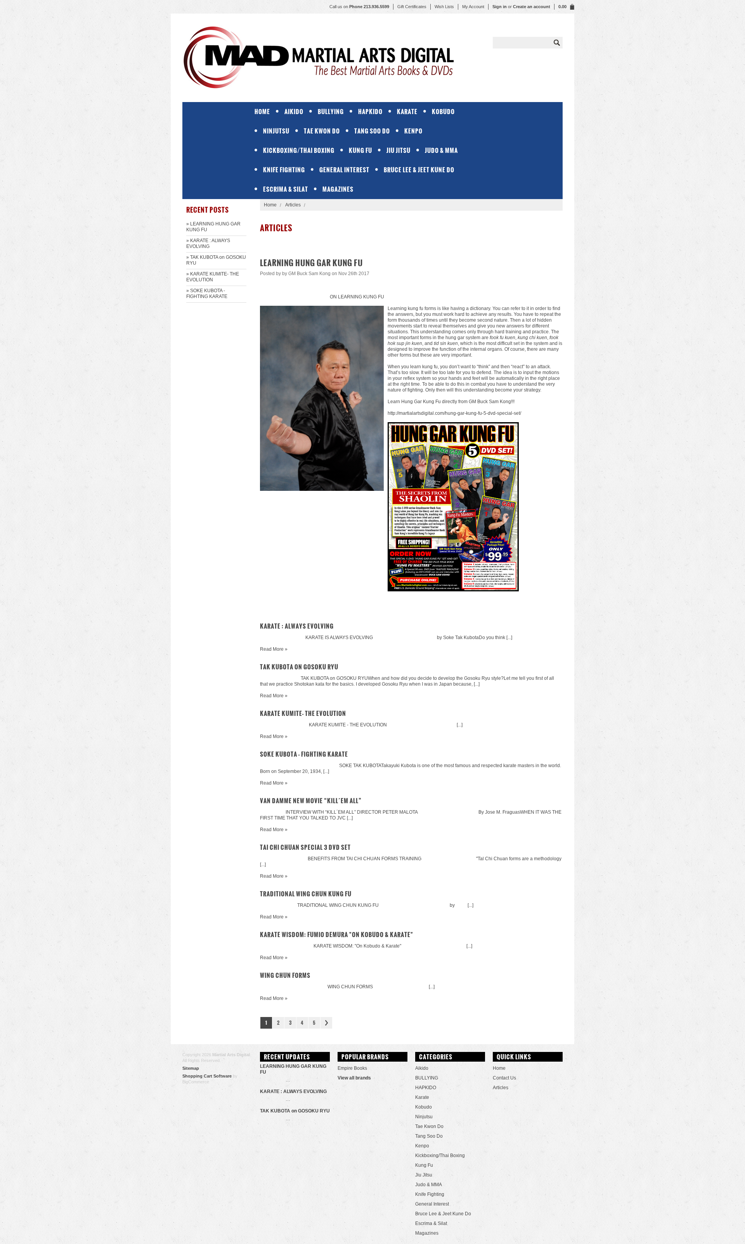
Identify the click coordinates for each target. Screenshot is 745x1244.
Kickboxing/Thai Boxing (298, 150)
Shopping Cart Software (207, 1076)
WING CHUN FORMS (285, 975)
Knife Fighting (284, 169)
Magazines (337, 189)
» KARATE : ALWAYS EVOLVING (208, 243)
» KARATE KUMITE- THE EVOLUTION (212, 276)
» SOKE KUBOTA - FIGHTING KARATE (206, 293)
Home (270, 205)
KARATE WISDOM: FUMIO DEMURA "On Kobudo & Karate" (336, 934)
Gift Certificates (411, 6)
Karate (407, 111)
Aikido (293, 111)
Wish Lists (444, 6)
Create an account (531, 6)
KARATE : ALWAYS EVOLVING (297, 626)
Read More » (274, 649)
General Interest (344, 169)
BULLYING (331, 111)
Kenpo (413, 130)
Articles (293, 205)
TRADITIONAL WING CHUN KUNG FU (306, 893)
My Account (473, 6)
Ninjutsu (276, 130)
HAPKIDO (370, 111)
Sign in (499, 6)
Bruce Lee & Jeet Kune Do (419, 169)
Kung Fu (360, 150)
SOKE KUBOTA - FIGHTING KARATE (304, 754)
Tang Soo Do (372, 130)
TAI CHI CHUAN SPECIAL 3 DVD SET (305, 847)
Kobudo (443, 111)
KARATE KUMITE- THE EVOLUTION (303, 713)
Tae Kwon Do (322, 130)
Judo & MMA (441, 150)
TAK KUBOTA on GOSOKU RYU (299, 666)
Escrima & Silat (285, 189)
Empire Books (352, 1068)
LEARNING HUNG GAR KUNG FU (311, 263)
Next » (326, 1023)
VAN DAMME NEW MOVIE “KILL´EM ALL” (311, 800)
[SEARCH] (557, 43)
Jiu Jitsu (398, 150)
